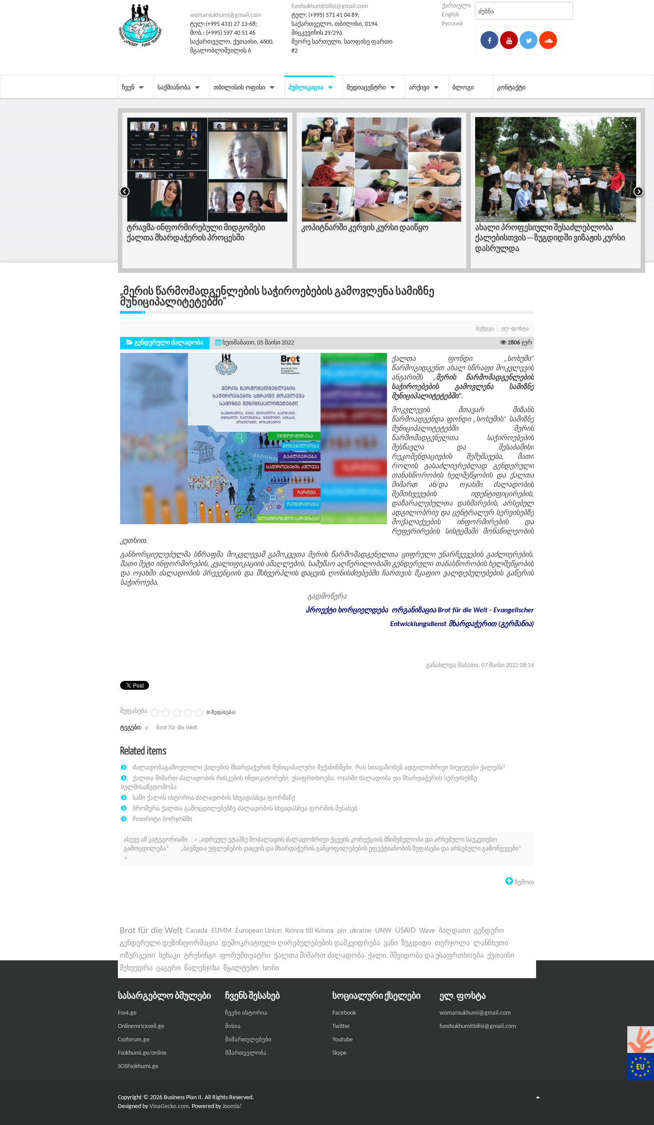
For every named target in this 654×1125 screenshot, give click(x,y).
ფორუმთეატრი (244, 955)
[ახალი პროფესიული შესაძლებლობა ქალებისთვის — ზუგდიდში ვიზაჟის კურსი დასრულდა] (555, 169)
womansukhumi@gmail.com (225, 15)
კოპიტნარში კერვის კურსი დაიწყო (364, 227)
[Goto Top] (538, 1097)
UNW (383, 931)
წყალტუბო (241, 968)
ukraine (360, 931)
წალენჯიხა (202, 968)
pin (341, 931)
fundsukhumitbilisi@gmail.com (329, 6)
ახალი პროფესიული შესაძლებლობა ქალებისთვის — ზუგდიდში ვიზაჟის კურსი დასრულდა (550, 238)
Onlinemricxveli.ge (141, 1026)
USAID (405, 931)
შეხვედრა (136, 968)
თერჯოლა (452, 943)
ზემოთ (523, 882)
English (450, 15)
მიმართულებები (248, 1040)
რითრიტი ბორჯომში (162, 819)
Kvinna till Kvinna (309, 931)
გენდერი (489, 931)
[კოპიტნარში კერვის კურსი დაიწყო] (381, 169)
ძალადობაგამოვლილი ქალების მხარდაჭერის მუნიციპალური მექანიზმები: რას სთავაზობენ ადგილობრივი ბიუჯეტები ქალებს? (319, 767)
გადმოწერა (327, 596)
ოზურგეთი (137, 955)
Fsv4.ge (127, 1013)
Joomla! (232, 1106)
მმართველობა (245, 1053)
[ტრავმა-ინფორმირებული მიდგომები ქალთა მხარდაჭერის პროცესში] (207, 169)
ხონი (270, 968)
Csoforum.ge (133, 1039)
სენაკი (169, 955)
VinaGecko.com (169, 1106)
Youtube (342, 1039)
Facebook (344, 1013)
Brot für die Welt (177, 727)
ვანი (391, 943)
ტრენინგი (200, 955)
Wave (427, 931)
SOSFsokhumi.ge (138, 1066)
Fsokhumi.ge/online (142, 1053)
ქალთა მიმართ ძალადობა (319, 955)
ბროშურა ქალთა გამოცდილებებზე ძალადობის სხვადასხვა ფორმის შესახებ (245, 808)
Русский (452, 23)
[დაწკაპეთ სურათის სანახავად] (253, 438)
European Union (258, 931)
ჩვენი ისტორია (246, 1013)
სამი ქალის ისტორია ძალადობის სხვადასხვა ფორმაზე (214, 797)
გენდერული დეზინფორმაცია (169, 943)
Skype (339, 1053)
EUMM (221, 931)
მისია (233, 1026)
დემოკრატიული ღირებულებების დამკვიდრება (301, 943)
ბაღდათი (454, 931)
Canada (197, 931)
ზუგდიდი (416, 943)
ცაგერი (168, 968)
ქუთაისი (500, 955)
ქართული (456, 6)
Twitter (341, 1026)
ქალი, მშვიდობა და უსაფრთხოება (426, 955)
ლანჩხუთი (490, 943)
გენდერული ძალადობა (168, 343)
